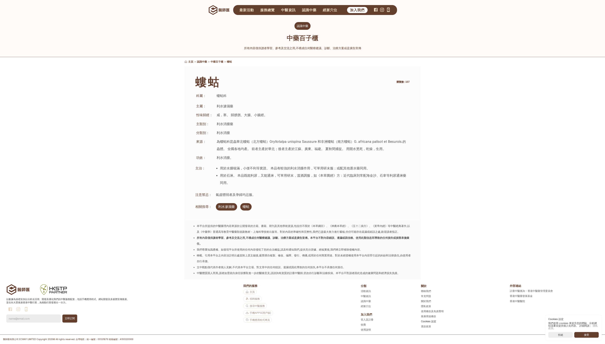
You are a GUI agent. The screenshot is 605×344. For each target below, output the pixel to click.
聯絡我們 (426, 291)
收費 (363, 324)
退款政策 (426, 326)
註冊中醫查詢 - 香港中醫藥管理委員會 (531, 290)
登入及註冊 (367, 319)
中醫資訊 (366, 296)
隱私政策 (426, 306)
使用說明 (366, 329)
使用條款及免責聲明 (432, 311)
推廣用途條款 (428, 316)
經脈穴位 (366, 306)
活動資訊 (366, 291)
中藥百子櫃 (217, 61)
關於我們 (426, 301)
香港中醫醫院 (517, 301)
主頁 (190, 61)
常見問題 (426, 296)
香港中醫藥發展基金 (521, 296)
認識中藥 (202, 61)
